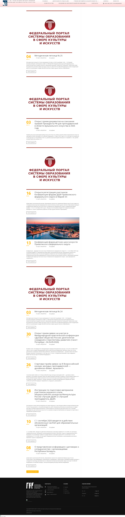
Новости (116, 1)
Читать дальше (31, 71)
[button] (86, 1)
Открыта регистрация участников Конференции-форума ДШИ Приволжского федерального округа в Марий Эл (55, 194)
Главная (45, 1)
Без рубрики (52, 58)
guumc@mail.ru (50, 492)
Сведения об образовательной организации (71, 3)
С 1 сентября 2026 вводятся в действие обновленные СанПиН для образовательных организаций (56, 422)
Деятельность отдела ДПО (61, 1)
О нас (65, 489)
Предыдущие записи (32, 471)
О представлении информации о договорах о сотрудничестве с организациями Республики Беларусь (57, 449)
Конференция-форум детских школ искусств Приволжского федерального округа (56, 243)
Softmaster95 (29, 512)
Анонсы (105, 1)
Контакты (95, 3)
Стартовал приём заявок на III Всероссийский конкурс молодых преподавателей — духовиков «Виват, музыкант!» (57, 366)
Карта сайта (67, 493)
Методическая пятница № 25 (48, 55)
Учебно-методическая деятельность (85, 1)
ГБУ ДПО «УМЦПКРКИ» (41, 58)
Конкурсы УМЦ (48, 3)
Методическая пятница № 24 (48, 311)
